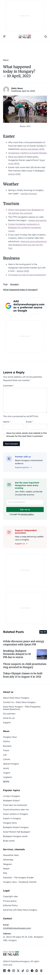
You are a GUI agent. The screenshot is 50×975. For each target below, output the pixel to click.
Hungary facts (10, 823)
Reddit (6, 868)
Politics (6, 741)
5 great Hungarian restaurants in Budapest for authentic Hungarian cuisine (24, 227)
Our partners (9, 713)
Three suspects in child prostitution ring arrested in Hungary (24, 665)
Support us (20, 544)
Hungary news (10, 737)
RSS (5, 873)
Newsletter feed (10, 855)
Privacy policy (10, 901)
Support (7, 722)
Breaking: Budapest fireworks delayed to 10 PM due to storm (17, 654)
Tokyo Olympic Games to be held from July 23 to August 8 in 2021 (22, 675)
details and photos (37, 220)
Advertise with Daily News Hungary (20, 910)
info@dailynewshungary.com (17, 928)
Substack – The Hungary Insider (18, 877)
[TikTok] (23, 970)
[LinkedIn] (4, 970)
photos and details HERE (32, 149)
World (6, 768)
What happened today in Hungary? (20, 289)
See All (43, 632)
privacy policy (27, 514)
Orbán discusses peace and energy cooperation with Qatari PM (23, 643)
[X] (18, 970)
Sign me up (25, 509)
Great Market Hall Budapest (16, 832)
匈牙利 (6, 781)
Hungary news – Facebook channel (19, 882)
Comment (8, 385)
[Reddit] (36, 970)
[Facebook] (9, 970)
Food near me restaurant (15, 805)
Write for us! (9, 718)
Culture (6, 759)
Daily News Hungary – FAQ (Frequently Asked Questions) (22, 707)
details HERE (14, 174)
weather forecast (29, 193)
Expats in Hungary (12, 818)
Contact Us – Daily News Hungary (19, 702)
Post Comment (11, 444)
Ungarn (6, 772)
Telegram (7, 864)
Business (7, 746)
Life (5, 755)
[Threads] (41, 970)
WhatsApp (8, 859)
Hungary (14, 284)
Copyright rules (10, 896)
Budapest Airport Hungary (16, 827)
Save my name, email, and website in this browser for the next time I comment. (26, 434)
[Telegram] (32, 970)
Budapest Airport (11, 800)
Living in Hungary (11, 796)
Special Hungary (11, 763)
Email (29, 421)
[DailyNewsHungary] (25, 36)
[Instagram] (13, 970)
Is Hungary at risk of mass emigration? (27, 274)
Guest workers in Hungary (15, 814)
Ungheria (7, 777)
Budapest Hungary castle (15, 836)
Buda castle (8, 840)
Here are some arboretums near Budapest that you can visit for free (27, 244)
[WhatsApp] (27, 970)
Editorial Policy (10, 905)
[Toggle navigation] (4, 36)
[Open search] (45, 36)
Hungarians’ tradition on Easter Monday (27, 153)
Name (7, 421)
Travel (6, 750)
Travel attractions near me (16, 809)
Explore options (22, 467)
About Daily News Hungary (16, 697)
